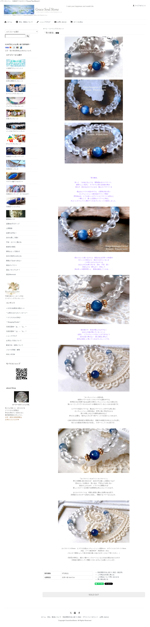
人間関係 (9, 228)
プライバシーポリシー (90, 617)
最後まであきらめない (14, 260)
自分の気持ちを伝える (14, 256)
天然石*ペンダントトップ (15, 156)
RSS (7, 354)
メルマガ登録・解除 (13, 350)
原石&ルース (10, 219)
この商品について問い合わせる (108, 577)
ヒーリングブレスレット (56, 28)
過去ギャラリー (11, 265)
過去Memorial (11, 274)
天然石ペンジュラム (13, 206)
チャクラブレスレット (14, 144)
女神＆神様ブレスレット (14, 81)
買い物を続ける (103, 579)
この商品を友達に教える (106, 575)
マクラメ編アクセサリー (14, 181)
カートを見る (78, 22)
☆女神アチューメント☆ (14, 68)
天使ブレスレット (12, 119)
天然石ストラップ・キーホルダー (17, 194)
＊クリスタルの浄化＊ (14, 317)
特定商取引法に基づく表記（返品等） (111, 572)
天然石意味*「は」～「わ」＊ (16, 331)
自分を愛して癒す (12, 237)
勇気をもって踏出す (13, 251)
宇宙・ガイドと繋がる (14, 242)
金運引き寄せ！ (11, 233)
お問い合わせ (62, 22)
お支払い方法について (14, 340)
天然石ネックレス (12, 169)
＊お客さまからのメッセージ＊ (17, 313)
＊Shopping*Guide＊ (13, 322)
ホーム (9, 22)
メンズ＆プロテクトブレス (15, 131)
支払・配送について (26, 22)
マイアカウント (140, 5)
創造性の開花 (10, 247)
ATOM (13, 354)
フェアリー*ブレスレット (15, 106)
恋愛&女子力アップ (12, 224)
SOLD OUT (94, 594)
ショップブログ (45, 22)
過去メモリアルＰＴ (13, 270)
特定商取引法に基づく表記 (72, 617)
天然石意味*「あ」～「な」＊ (16, 327)
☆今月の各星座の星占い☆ (15, 308)
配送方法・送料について (14, 345)
